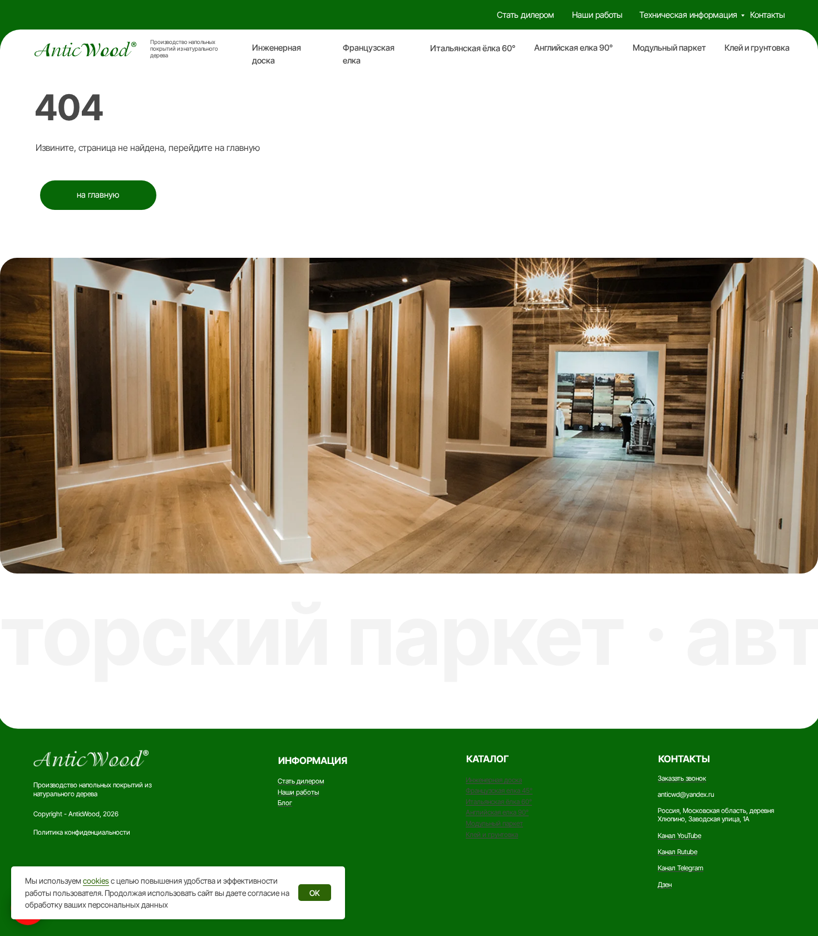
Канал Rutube (677, 851)
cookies (96, 880)
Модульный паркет (669, 48)
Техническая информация (688, 15)
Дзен (665, 884)
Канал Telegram (680, 868)
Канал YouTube (679, 835)
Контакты (767, 15)
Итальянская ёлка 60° (472, 48)
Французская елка (494, 790)
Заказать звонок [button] (682, 778)
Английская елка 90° (573, 48)
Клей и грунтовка (757, 48)
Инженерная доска (494, 780)
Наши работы (597, 15)
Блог (285, 802)
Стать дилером (525, 15)
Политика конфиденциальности (81, 832)
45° (527, 790)
